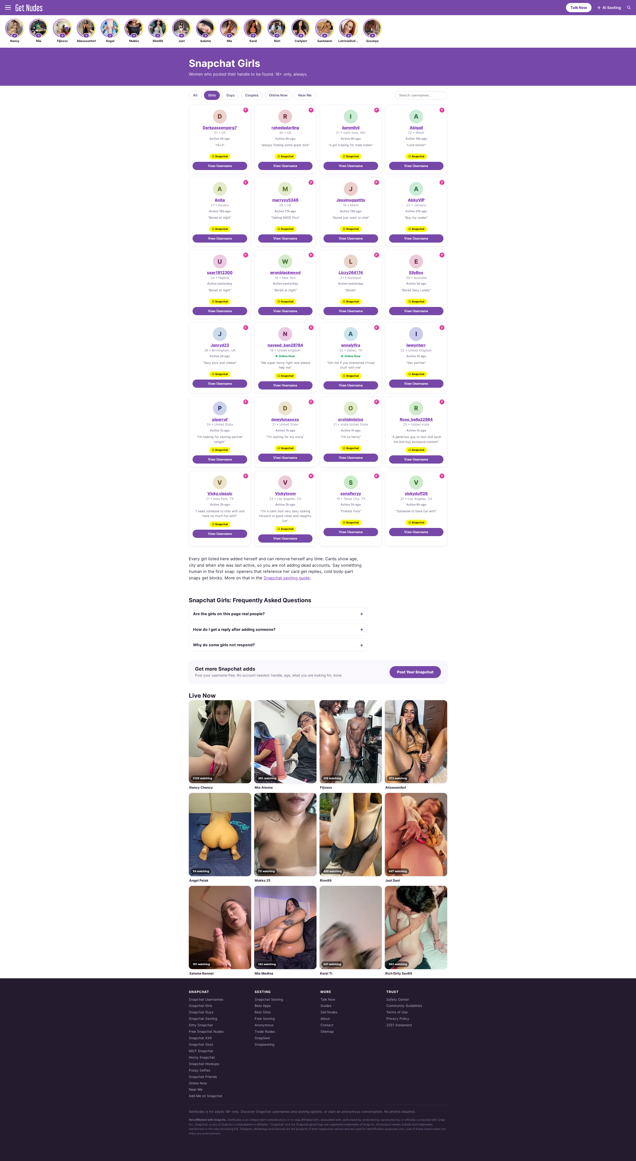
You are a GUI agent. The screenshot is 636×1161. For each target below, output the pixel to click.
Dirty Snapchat (201, 1025)
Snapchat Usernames (206, 999)
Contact (326, 1025)
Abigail (416, 127)
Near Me (305, 95)
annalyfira (350, 345)
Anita (220, 200)
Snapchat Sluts (201, 1044)
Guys (230, 95)
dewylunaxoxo (285, 419)
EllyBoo (416, 272)
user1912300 (220, 272)
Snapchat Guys (201, 1012)
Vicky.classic (219, 493)
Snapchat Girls (200, 1006)
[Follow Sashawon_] (324, 35)
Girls (212, 95)
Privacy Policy (397, 1019)
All (195, 95)
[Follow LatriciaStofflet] (348, 35)
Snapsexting (264, 1044)
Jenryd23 (220, 345)
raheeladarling (285, 127)
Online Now (278, 95)
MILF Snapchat (201, 1051)
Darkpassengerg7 (220, 127)
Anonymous (264, 1025)
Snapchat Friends (203, 1077)
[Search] (628, 7)
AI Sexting (611, 7)
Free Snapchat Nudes (206, 1031)
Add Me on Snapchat (205, 1096)
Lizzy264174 (351, 272)
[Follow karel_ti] (253, 35)
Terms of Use (397, 1012)
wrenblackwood (285, 272)
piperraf (220, 419)
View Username (220, 166)
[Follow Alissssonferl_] (86, 35)
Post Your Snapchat (415, 672)
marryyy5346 (285, 200)
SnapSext (262, 1038)
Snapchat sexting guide (287, 577)
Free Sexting (265, 1019)
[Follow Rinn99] (158, 35)
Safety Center (397, 999)
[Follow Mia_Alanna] (38, 35)
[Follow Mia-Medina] (229, 35)
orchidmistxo (350, 419)
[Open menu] (8, 7)
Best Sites (263, 1012)
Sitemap (327, 1031)
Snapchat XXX (200, 1038)
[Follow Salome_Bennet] (205, 35)
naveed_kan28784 (285, 345)
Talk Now (578, 7)
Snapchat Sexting (203, 1019)
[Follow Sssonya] (372, 35)
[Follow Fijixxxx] (62, 35)
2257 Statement (399, 1025)
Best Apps (263, 1006)
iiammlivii (350, 127)
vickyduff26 (416, 493)
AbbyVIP (416, 200)
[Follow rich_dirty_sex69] (277, 35)
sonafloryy (350, 493)
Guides (325, 1006)
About (325, 1019)
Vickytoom (285, 493)
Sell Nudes (328, 1012)
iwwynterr (416, 345)
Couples (251, 95)
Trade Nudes (265, 1031)
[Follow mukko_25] (134, 35)
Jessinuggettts (350, 200)
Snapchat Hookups (204, 1064)
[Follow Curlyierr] (301, 35)
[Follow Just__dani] (181, 35)
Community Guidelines (404, 1006)
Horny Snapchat (202, 1057)
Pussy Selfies (199, 1070)
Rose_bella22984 (416, 419)
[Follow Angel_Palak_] (110, 35)
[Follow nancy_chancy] (14, 35)
